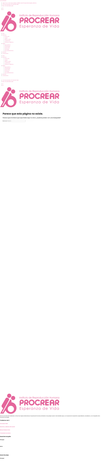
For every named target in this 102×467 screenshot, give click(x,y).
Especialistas (7, 45)
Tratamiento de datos (5, 433)
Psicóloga (7, 49)
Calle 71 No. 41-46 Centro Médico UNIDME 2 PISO (10, 443)
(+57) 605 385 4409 (22, 452)
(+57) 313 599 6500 (4, 465)
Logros (6, 37)
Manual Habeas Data (5, 430)
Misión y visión (8, 39)
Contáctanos (5, 53)
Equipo (3, 43)
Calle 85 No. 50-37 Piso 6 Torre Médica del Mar (10, 449)
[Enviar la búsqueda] (27, 121)
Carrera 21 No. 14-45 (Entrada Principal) (8, 461)
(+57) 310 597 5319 (12, 452)
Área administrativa (9, 50)
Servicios (4, 52)
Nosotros (4, 35)
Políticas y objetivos (9, 42)
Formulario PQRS (4, 423)
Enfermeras (7, 47)
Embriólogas (7, 46)
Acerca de (7, 36)
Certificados (7, 40)
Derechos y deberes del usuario (7, 426)
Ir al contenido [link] (3, 0)
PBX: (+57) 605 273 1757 (5, 464)
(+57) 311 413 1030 (4, 452)
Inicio (3, 33)
